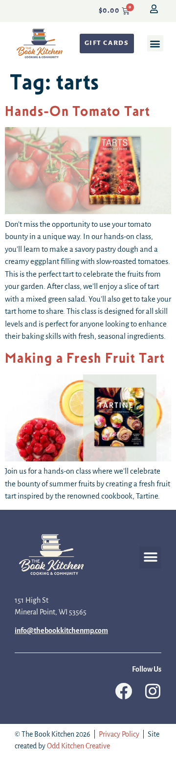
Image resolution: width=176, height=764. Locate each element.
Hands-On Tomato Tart (77, 111)
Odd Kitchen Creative (78, 746)
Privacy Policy (119, 735)
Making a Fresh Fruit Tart (85, 358)
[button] (155, 43)
